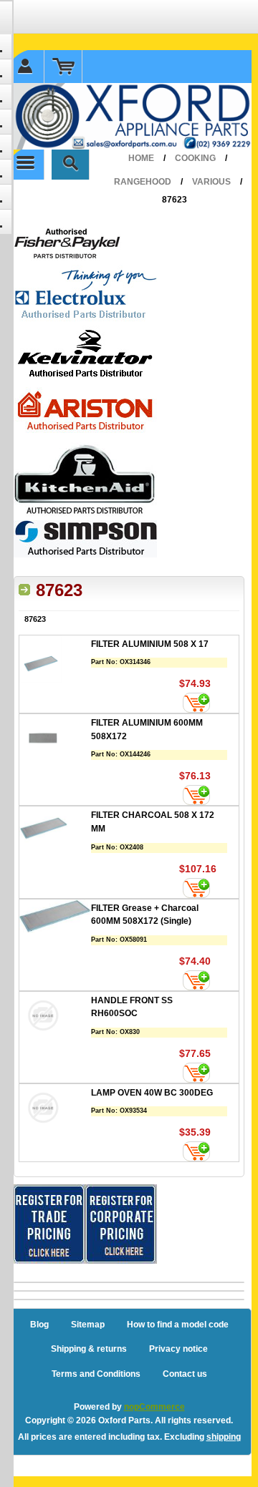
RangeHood (142, 182)
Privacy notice (178, 1349)
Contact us (185, 1374)
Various (211, 182)
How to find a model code (178, 1325)
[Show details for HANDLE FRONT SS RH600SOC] (55, 1017)
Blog (39, 1325)
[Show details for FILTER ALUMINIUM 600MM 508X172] (55, 739)
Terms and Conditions (96, 1374)
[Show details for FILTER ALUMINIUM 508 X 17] (55, 660)
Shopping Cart (63, 66)
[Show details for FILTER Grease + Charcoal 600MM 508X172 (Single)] (55, 918)
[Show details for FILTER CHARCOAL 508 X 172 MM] (55, 831)
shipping (223, 1437)
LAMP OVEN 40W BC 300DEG (152, 1093)
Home (141, 158)
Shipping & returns (89, 1349)
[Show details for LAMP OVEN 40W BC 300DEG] (55, 1109)
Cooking (195, 158)
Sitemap (88, 1325)
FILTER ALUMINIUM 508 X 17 (150, 644)
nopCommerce (154, 1407)
